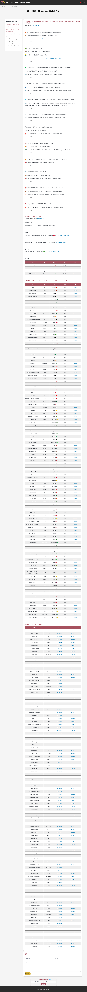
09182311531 (59, 888)
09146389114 (59, 864)
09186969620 (59, 715)
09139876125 (59, 739)
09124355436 (59, 709)
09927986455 (59, 923)
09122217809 (59, 838)
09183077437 (59, 806)
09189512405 (59, 642)
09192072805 (59, 765)
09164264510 (59, 712)
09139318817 (59, 803)
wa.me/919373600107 (53, 251)
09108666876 (59, 686)
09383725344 (59, 873)
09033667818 (59, 648)
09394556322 (59, 771)
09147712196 (59, 689)
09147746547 (59, 847)
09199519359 (59, 809)
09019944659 (59, 946)
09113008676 (59, 633)
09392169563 (59, 718)
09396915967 (59, 706)
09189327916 (59, 867)
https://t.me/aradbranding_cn (53, 58)
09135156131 (59, 730)
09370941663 (59, 797)
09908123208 (59, 756)
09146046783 (59, 733)
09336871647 (59, 832)
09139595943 (59, 727)
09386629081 (59, 774)
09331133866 (59, 908)
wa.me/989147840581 (61, 242)
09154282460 (59, 698)
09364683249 (59, 736)
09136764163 (59, 882)
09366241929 (59, 668)
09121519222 (59, 879)
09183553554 (59, 645)
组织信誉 (28, 2)
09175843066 (59, 850)
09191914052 (59, 926)
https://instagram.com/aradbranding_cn (52, 39)
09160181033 (59, 759)
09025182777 (59, 762)
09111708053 (59, 940)
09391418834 (59, 911)
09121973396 (59, 841)
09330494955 (59, 815)
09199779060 (59, 651)
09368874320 (59, 674)
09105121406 (59, 934)
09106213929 (59, 724)
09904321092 (59, 870)
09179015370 (59, 753)
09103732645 (59, 929)
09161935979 (59, 788)
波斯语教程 (22, 2)
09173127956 (59, 917)
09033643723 (59, 943)
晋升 (7, 2)
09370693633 (59, 823)
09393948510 (59, 891)
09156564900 (59, 768)
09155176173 (59, 905)
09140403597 (59, 630)
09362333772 (59, 800)
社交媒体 (17, 2)
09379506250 (59, 876)
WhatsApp (75, 265)
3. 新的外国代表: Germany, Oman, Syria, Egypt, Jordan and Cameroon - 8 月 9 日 (12, 41)
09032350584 (59, 782)
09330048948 (59, 750)
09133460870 (59, 744)
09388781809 (59, 937)
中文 (82, 2)
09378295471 (59, 899)
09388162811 (59, 777)
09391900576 (59, 812)
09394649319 (59, 692)
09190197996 (59, 671)
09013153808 (59, 902)
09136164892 (59, 844)
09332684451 (59, 785)
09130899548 (59, 683)
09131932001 (59, 665)
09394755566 (59, 791)
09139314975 (59, 636)
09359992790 (59, 677)
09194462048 (59, 660)
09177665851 (59, 858)
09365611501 (59, 835)
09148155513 (59, 721)
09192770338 (59, 885)
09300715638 (59, 695)
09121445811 (59, 657)
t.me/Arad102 (35, 25)
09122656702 (59, 779)
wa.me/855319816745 (63, 235)
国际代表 (11, 2)
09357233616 (59, 639)
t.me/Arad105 (40, 218)
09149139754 (59, 920)
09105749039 (59, 853)
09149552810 (59, 896)
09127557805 (59, 654)
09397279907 (59, 741)
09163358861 (59, 794)
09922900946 (59, 820)
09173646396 (59, 914)
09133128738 (59, 829)
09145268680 (59, 703)
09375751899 (59, 861)
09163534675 (59, 826)
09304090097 (59, 680)
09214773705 (59, 747)
